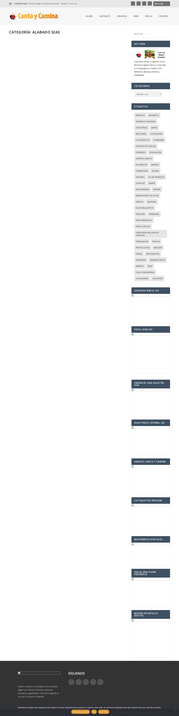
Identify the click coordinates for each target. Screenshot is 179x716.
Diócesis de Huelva (146, 146)
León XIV (54, 119)
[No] (175, 710)
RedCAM (158, 247)
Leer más (18, 130)
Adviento (154, 115)
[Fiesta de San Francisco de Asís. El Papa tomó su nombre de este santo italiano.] (63, 528)
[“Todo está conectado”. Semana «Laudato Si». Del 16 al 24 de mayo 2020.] (68, 302)
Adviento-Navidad (146, 121)
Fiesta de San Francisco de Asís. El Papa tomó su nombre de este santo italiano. (64, 534)
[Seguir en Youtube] (100, 682)
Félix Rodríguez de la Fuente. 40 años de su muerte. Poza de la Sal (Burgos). (60, 470)
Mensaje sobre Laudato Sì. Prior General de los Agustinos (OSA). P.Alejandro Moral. (66, 233)
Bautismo (141, 133)
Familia (155, 164)
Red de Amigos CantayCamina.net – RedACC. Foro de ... (53, 3)
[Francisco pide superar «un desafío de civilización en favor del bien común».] (62, 496)
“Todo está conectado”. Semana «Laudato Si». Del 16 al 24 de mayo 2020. (58, 351)
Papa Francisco (64, 119)
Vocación (157, 278)
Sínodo (140, 266)
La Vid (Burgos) (156, 177)
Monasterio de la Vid (147, 195)
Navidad (151, 201)
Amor (154, 127)
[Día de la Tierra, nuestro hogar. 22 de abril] (55, 560)
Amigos (55, 538)
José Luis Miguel (21, 119)
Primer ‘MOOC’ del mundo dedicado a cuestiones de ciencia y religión (56, 629)
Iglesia (155, 170)
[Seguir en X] (79, 682)
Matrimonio (142, 189)
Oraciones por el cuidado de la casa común (40, 597)
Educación (57, 570)
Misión (156, 189)
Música (139, 201)
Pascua (156, 241)
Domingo (141, 152)
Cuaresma (158, 140)
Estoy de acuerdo (81, 712)
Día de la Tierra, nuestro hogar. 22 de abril (40, 565)
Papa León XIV (143, 226)
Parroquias (142, 241)
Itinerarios (57, 474)
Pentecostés (143, 247)
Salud (139, 253)
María (152, 183)
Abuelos (140, 115)
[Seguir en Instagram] (86, 682)
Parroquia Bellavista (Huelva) (147, 234)
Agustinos (141, 127)
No (94, 712)
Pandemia (154, 214)
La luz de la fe (58, 634)
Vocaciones (142, 278)
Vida (150, 266)
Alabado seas (44, 119)
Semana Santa (157, 260)
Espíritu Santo (144, 158)
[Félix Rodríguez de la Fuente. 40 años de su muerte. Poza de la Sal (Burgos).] (68, 421)
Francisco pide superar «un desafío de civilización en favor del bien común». (62, 502)
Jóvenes (140, 177)
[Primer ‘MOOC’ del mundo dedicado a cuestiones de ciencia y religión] (56, 623)
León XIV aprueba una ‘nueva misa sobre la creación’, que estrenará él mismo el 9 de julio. (66, 114)
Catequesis (156, 133)
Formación (142, 170)
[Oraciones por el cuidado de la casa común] (54, 592)
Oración (140, 214)
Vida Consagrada (145, 272)
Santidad (141, 260)
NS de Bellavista (144, 208)
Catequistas (142, 140)
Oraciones (57, 602)
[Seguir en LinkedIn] (93, 682)
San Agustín (70, 237)
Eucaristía (141, 164)
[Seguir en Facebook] (71, 682)
